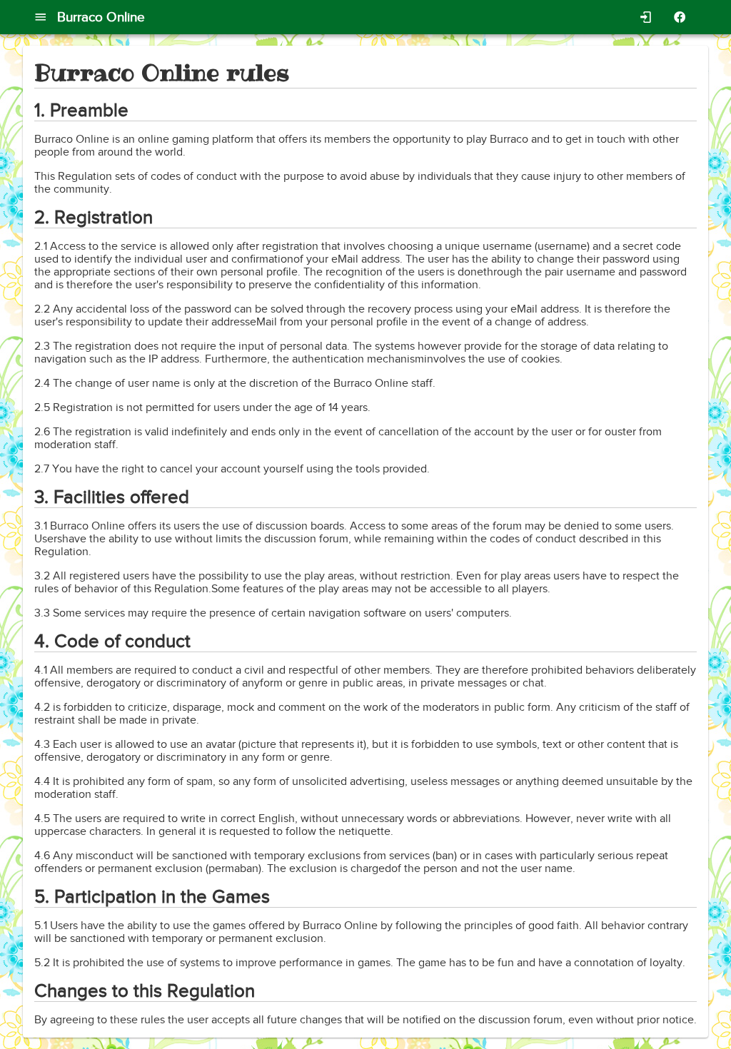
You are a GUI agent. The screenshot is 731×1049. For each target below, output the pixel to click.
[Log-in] (645, 17)
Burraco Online (101, 16)
